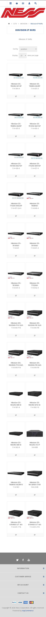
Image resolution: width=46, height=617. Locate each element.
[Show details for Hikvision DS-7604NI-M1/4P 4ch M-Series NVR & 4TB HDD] (16, 72)
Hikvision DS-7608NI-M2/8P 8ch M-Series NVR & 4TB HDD (35, 87)
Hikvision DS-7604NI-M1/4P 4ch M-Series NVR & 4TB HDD (16, 87)
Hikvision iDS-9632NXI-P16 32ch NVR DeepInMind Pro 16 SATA (16, 326)
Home (9, 24)
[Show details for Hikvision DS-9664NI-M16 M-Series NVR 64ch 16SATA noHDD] (35, 391)
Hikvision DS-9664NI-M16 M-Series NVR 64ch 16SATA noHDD (34, 405)
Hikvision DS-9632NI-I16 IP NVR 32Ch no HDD (34, 445)
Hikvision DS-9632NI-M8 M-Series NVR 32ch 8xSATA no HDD (16, 405)
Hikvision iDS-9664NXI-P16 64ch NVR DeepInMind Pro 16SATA (16, 366)
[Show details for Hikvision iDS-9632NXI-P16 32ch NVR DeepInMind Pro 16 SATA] (16, 311)
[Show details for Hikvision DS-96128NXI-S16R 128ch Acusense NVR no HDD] (35, 470)
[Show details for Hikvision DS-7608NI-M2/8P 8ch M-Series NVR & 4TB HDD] (35, 72)
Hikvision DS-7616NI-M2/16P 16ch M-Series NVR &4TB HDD (34, 127)
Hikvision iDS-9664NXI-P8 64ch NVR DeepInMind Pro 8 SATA (34, 366)
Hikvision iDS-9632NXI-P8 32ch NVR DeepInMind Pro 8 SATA (34, 326)
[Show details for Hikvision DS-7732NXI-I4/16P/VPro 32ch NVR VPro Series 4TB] (35, 271)
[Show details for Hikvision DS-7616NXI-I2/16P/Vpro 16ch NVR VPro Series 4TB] (35, 231)
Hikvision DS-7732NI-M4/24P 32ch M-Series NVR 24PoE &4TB (16, 206)
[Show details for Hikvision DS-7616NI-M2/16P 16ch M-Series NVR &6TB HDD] (16, 152)
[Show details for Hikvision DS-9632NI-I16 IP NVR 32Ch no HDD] (35, 431)
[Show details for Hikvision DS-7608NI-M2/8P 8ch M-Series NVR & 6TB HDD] (16, 112)
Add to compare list (16, 96)
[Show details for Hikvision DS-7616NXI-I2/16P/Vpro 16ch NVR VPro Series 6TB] (16, 271)
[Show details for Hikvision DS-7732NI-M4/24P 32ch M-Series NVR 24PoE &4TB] (16, 191)
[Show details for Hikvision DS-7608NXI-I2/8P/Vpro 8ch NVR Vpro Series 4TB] (35, 191)
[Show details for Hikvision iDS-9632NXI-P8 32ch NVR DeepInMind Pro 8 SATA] (35, 311)
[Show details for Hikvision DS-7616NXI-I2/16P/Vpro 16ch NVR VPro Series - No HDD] (16, 231)
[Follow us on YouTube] (29, 560)
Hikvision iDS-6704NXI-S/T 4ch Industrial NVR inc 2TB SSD (34, 525)
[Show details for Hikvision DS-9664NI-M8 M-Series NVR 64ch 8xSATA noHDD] (16, 431)
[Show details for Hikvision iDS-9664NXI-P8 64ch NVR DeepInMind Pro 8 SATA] (35, 351)
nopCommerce (27, 610)
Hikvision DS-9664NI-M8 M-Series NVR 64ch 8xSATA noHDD (16, 445)
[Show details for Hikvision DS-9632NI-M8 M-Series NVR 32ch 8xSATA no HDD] (16, 391)
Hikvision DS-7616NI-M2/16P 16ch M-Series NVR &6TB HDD (16, 166)
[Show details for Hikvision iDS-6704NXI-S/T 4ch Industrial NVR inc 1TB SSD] (16, 510)
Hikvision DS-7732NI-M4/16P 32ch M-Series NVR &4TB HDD (34, 166)
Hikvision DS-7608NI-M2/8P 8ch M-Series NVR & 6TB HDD (16, 127)
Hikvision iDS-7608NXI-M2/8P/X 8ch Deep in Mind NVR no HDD (16, 485)
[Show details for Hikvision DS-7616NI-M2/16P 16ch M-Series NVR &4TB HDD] (35, 112)
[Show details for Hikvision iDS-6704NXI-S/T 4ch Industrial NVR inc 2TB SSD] (35, 510)
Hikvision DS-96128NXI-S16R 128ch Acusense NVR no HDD (34, 485)
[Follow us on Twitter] (17, 560)
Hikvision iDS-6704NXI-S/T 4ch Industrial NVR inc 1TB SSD (16, 525)
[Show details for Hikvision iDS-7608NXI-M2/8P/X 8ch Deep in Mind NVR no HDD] (16, 470)
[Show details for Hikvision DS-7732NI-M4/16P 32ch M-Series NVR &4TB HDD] (35, 152)
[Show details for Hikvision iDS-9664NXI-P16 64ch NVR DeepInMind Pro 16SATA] (16, 351)
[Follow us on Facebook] (23, 560)
